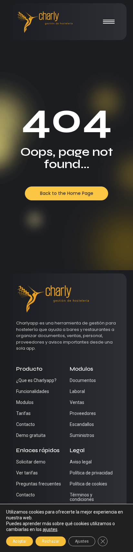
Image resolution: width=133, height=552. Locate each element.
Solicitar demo (31, 461)
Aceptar (19, 541)
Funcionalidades (32, 391)
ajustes (50, 529)
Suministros (82, 435)
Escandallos (82, 424)
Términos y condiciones (82, 497)
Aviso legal (81, 461)
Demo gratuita (31, 435)
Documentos (83, 380)
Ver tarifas (27, 472)
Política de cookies (88, 483)
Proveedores (83, 413)
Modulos (25, 402)
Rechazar (50, 541)
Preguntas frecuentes (38, 483)
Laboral (77, 391)
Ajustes (82, 541)
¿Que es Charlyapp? (36, 380)
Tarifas (23, 413)
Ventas (77, 402)
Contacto (25, 424)
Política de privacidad (91, 472)
